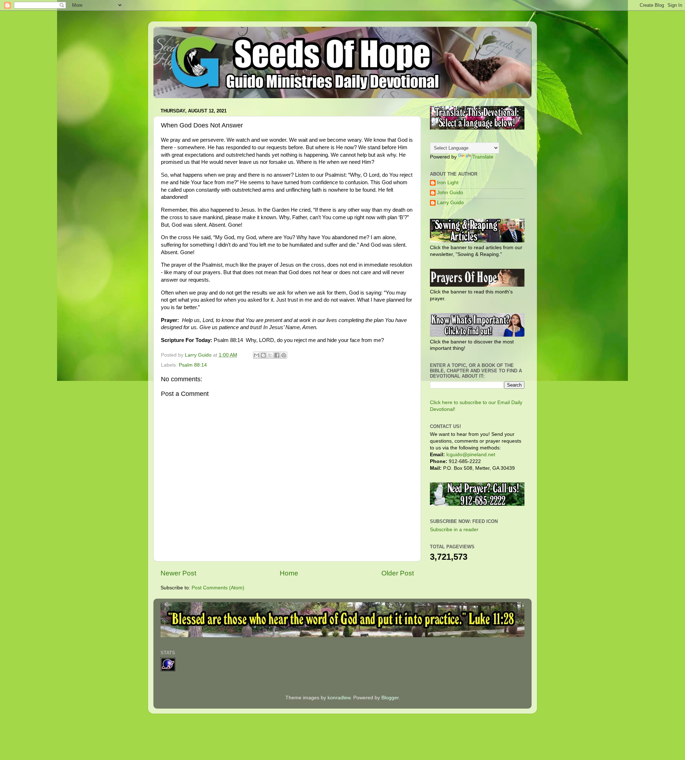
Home (289, 573)
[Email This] (256, 355)
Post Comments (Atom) (218, 587)
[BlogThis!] (263, 355)
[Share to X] (270, 355)
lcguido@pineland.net (470, 454)
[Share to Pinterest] (283, 355)
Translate (482, 157)
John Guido (450, 192)
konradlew (339, 697)
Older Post (397, 573)
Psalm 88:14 (193, 365)
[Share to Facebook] (276, 355)
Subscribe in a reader (454, 529)
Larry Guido (450, 202)
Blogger (390, 697)
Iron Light (447, 182)
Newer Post (178, 573)
